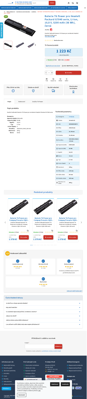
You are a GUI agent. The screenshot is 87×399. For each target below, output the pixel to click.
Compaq (71, 117)
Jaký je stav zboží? (11, 316)
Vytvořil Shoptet (78, 396)
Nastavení (21, 395)
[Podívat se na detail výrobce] (51, 30)
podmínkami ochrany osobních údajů (51, 351)
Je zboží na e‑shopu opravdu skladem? (17, 303)
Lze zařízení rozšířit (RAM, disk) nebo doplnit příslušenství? (23, 324)
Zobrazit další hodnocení (74, 291)
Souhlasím (65, 384)
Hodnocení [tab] (21, 102)
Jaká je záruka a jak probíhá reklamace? (17, 320)
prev (5, 222)
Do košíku (69, 73)
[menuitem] (8, 8)
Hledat (52, 3)
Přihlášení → (6, 388)
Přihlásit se (58, 346)
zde (39, 391)
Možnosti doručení (54, 66)
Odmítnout (54, 384)
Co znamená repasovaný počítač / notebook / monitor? (21, 312)
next (81, 222)
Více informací (49, 37)
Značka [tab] (37, 102)
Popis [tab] (9, 102)
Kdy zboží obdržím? (11, 307)
